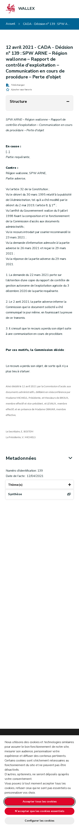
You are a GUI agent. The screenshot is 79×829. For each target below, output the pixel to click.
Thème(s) (15, 485)
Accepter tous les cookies (40, 801)
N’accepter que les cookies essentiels (39, 811)
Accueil (10, 24)
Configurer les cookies (39, 820)
